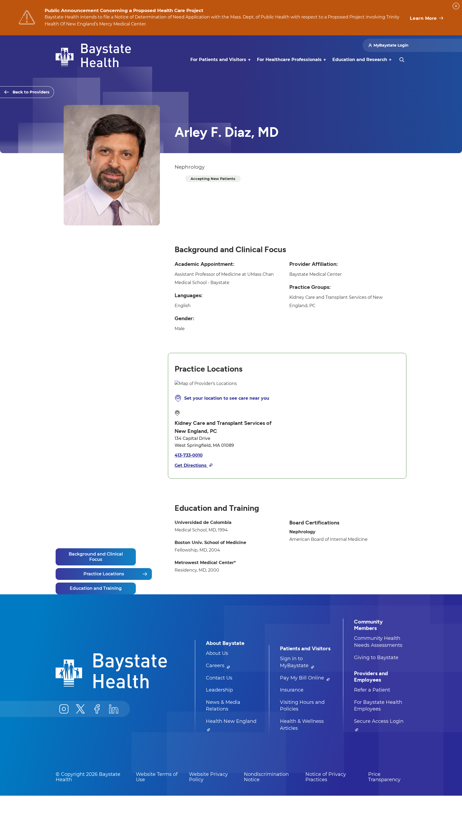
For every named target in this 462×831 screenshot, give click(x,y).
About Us (217, 653)
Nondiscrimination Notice (266, 777)
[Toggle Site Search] (401, 59)
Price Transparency (384, 777)
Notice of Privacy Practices (325, 777)
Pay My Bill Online (302, 678)
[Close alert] (456, 6)
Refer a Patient (372, 690)
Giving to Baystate (376, 657)
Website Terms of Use (157, 777)
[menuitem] (218, 60)
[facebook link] (97, 709)
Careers (216, 665)
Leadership (219, 690)
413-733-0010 (189, 455)
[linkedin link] (113, 709)
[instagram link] (63, 709)
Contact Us (219, 678)
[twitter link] (80, 709)
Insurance (291, 690)
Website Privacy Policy (208, 777)
